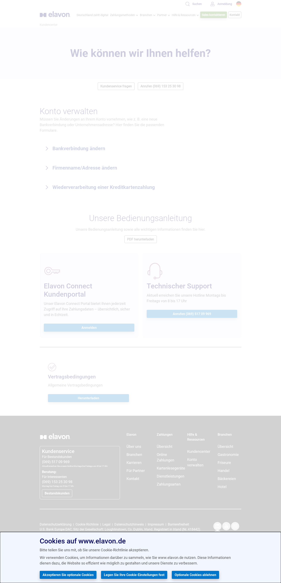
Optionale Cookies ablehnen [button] (195, 575)
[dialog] (140, 557)
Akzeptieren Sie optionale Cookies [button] (68, 575)
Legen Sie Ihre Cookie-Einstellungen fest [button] (134, 575)
